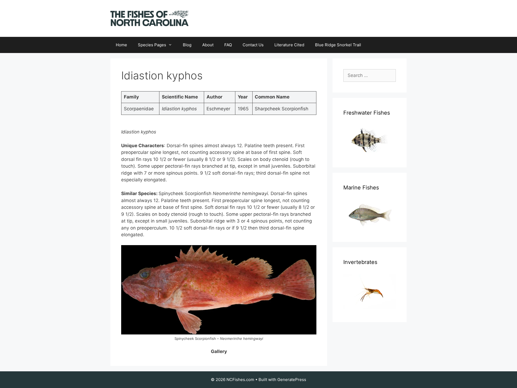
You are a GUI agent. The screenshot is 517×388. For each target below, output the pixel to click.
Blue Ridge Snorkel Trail (338, 44)
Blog (187, 44)
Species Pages (152, 44)
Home (121, 44)
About (208, 44)
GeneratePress (291, 379)
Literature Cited (289, 44)
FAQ (228, 44)
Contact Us (253, 44)
